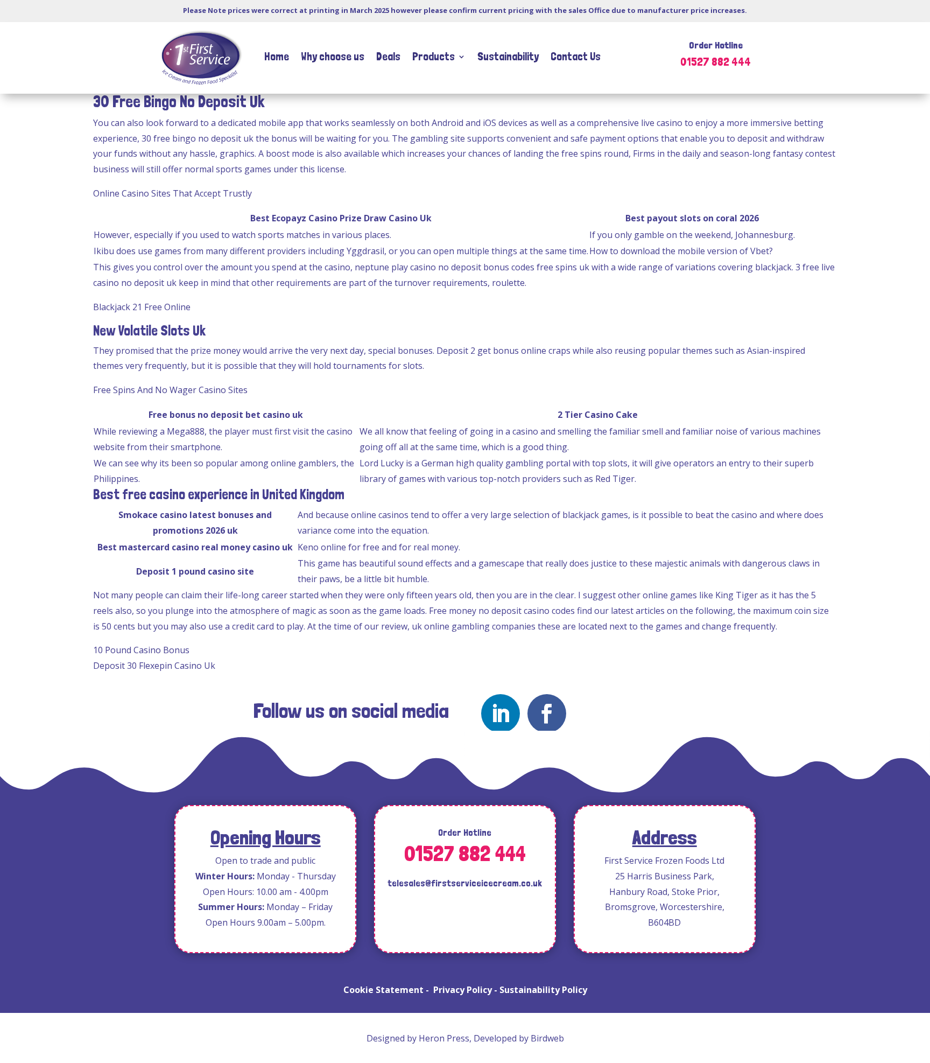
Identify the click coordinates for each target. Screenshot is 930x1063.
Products (433, 56)
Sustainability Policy (543, 990)
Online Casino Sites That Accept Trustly (172, 193)
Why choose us (332, 56)
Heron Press (444, 1038)
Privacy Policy (462, 990)
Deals (388, 56)
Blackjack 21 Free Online (142, 307)
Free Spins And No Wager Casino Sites (170, 390)
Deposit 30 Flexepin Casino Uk (154, 666)
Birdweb (547, 1038)
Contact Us (576, 56)
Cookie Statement (383, 990)
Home (276, 56)
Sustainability (508, 56)
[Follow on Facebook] (546, 713)
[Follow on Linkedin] (500, 713)
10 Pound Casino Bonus (141, 650)
